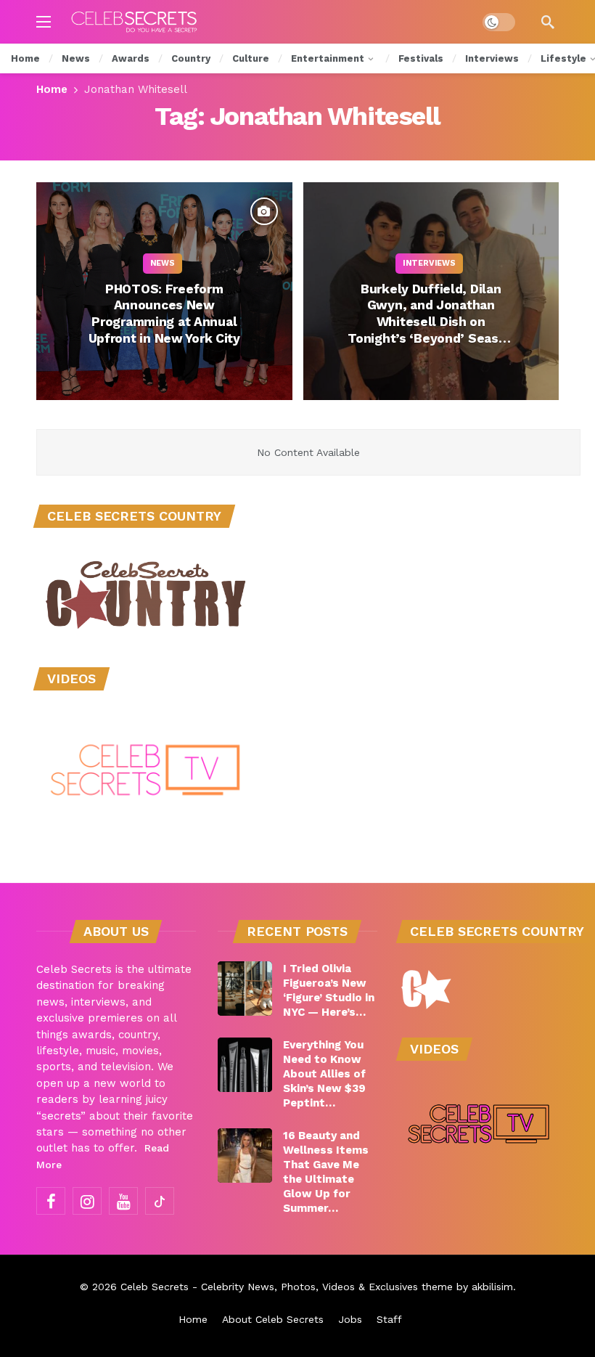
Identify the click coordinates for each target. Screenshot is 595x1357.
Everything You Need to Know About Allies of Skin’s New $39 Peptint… (324, 1073)
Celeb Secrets (154, 1286)
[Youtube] (123, 1201)
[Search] (548, 22)
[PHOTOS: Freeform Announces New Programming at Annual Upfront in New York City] (164, 291)
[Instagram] (87, 1201)
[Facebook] (50, 1201)
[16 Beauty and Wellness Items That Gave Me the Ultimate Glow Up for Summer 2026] (245, 1155)
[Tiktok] (159, 1201)
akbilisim (492, 1286)
